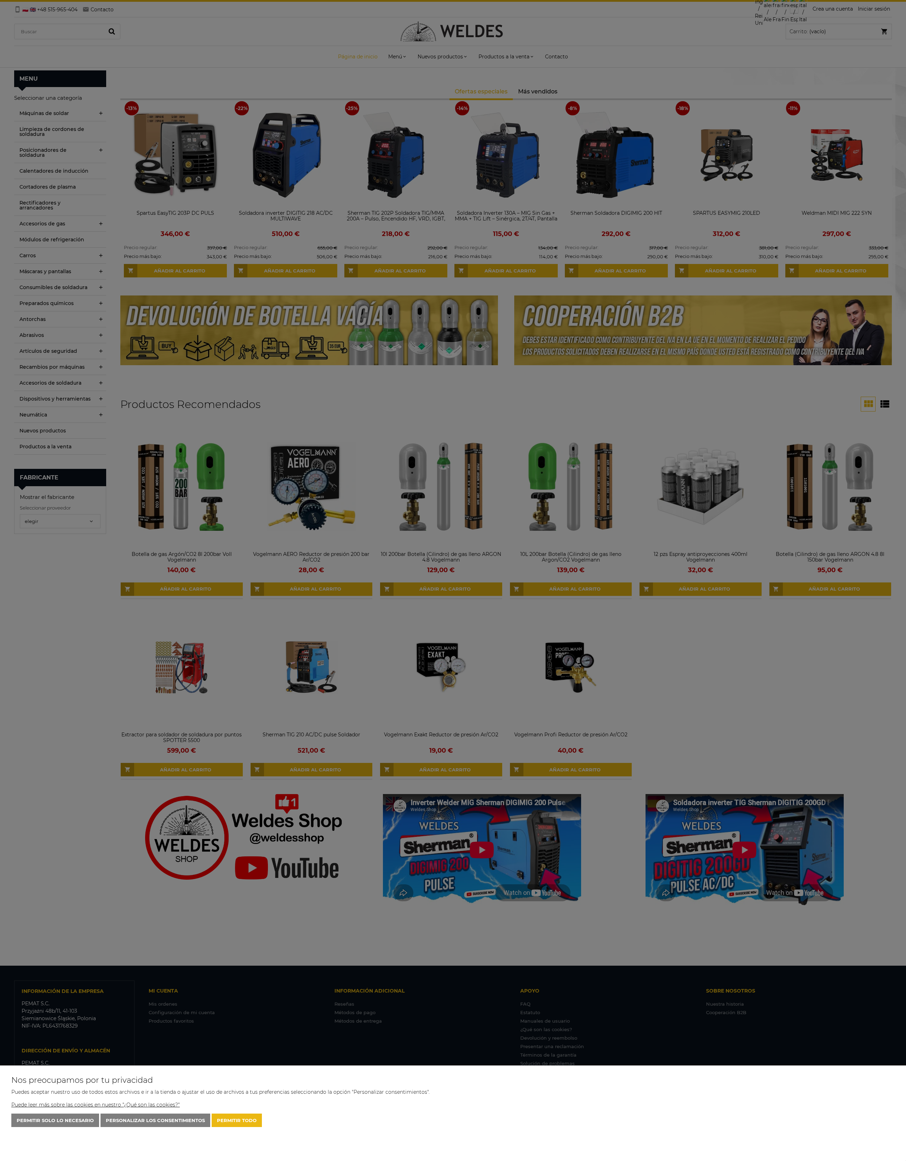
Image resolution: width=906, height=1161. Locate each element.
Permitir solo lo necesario (55, 1120)
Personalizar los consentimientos (155, 1120)
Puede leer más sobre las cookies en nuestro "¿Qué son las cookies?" (95, 1105)
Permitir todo (237, 1120)
